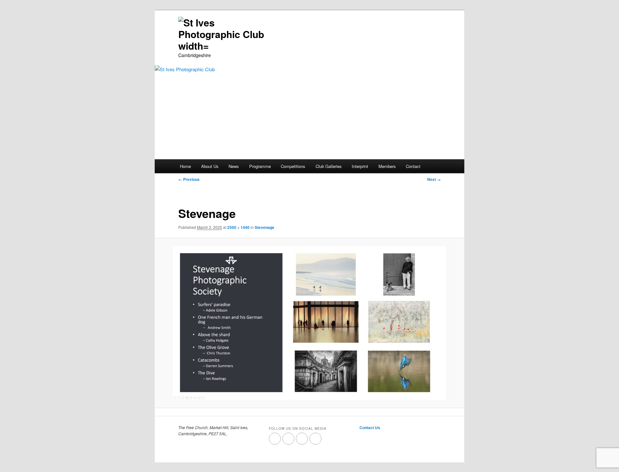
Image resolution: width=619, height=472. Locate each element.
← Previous (189, 179)
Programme (260, 166)
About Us (210, 166)
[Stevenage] (309, 323)
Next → (434, 179)
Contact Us (369, 427)
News (234, 166)
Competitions (293, 166)
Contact (413, 166)
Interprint (360, 166)
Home (185, 166)
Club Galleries (329, 166)
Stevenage (264, 227)
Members (387, 166)
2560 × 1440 (238, 227)
